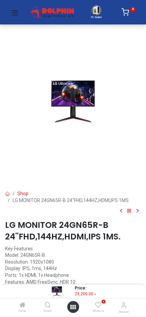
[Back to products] (129, 211)
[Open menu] (73, 307)
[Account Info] (124, 305)
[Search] (47, 305)
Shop (23, 193)
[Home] (22, 305)
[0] (128, 13)
